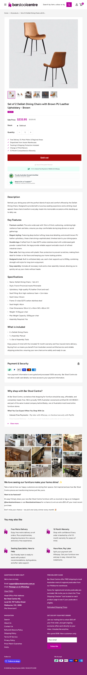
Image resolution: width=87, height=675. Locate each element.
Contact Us (8, 626)
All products (15, 13)
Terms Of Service (11, 637)
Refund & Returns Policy (13, 630)
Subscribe (54, 646)
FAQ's (6, 647)
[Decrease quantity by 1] (19, 132)
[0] (81, 4)
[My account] (77, 4)
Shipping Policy (10, 633)
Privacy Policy (9, 640)
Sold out (44, 157)
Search (7, 620)
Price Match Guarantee (13, 644)
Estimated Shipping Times (57, 607)
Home (6, 13)
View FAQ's (8, 591)
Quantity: (11, 132)
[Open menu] (5, 4)
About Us (7, 623)
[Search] (69, 4)
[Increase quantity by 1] (30, 132)
